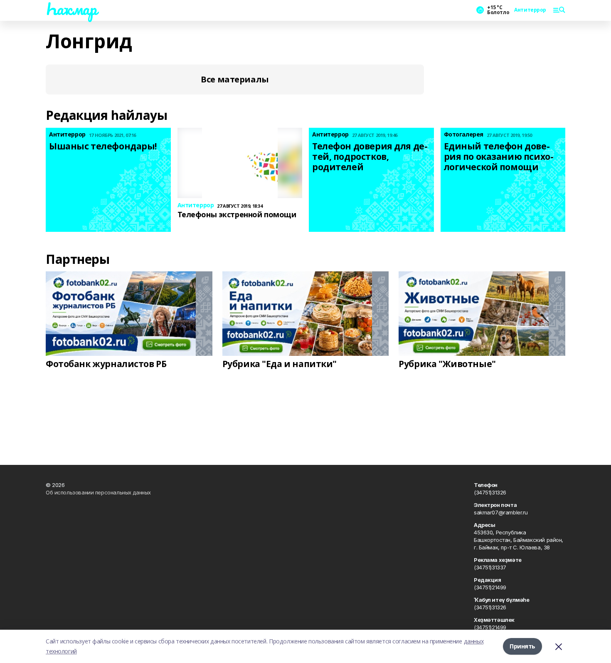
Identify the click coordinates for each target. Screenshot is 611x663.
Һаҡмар (71, 8)
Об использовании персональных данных (98, 492)
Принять (522, 646)
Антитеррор (530, 9)
